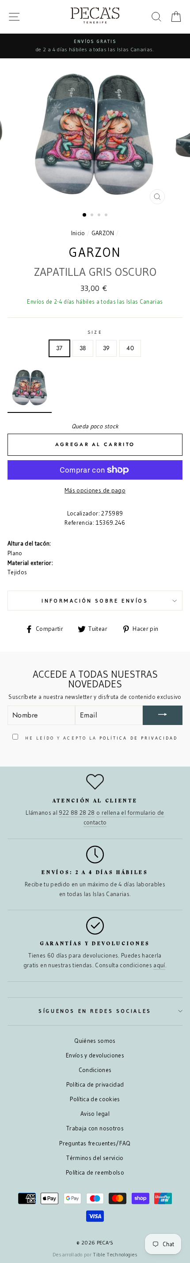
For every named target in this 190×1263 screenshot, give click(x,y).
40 (130, 347)
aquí (159, 965)
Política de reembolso (95, 1172)
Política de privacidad (95, 1084)
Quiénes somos (94, 1041)
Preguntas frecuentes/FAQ (94, 1143)
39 (106, 347)
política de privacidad (138, 738)
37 (59, 347)
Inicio (78, 233)
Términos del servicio (94, 1158)
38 (83, 347)
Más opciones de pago (95, 490)
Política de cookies (95, 1099)
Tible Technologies (115, 1254)
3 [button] (100, 216)
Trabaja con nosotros (95, 1128)
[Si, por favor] (162, 715)
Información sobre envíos (95, 600)
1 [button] (85, 215)
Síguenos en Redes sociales (95, 1010)
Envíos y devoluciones (95, 1055)
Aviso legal (95, 1114)
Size (94, 332)
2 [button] (93, 216)
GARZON (102, 233)
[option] (95, 46)
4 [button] (107, 216)
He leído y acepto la (100, 738)
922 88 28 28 (77, 813)
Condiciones (95, 1070)
